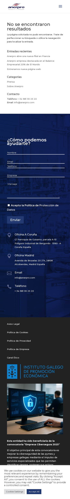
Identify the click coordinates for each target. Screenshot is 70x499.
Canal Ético (13, 357)
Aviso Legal (13, 324)
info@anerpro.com (24, 102)
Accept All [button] (34, 491)
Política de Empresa (18, 349)
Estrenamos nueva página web (24, 69)
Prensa (11, 81)
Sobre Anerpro (15, 86)
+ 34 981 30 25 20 (27, 99)
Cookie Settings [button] (14, 491)
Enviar (15, 220)
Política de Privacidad (19, 340)
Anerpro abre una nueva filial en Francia (28, 56)
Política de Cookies (17, 332)
